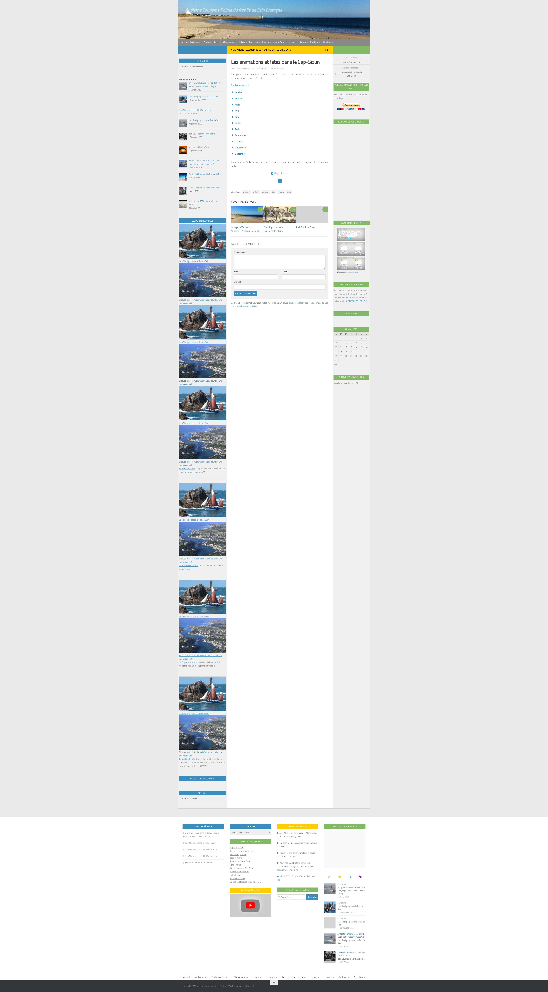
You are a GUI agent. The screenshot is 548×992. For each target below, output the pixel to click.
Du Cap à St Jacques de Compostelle (245, 882)
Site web (237, 282)
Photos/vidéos (210, 42)
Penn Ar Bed (235, 865)
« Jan (336, 364)
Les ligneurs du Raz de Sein (242, 851)
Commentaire (240, 252)
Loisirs (242, 42)
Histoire (302, 42)
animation (246, 192)
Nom (236, 272)
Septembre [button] (240, 135)
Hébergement (228, 42)
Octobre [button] (239, 141)
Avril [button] (237, 110)
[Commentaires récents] (350, 877)
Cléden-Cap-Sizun (238, 854)
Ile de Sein (342, 937)
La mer (291, 42)
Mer (347, 956)
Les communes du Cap (273, 42)
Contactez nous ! (240, 85)
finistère (281, 192)
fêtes (273, 192)
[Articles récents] (329, 877)
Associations (253, 50)
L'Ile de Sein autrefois (239, 871)
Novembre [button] (240, 147)
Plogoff (351, 937)
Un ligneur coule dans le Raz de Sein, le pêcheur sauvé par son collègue (351, 890)
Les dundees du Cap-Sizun (242, 868)
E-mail (285, 272)
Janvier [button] (238, 92)
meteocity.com (353, 272)
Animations (237, 50)
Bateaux (350, 934)
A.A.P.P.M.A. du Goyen (306, 227)
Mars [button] (237, 104)
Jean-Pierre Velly (237, 878)
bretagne (256, 192)
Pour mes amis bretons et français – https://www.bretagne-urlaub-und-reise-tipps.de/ (295, 866)
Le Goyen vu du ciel (187, 662)
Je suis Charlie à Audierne (190, 759)
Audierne (294, 870)
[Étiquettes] (360, 877)
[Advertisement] (351, 169)
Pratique (314, 42)
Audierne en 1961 (187, 468)
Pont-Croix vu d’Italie (188, 565)
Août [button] (237, 129)
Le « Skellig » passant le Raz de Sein (201, 849)
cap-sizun (265, 192)
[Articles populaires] (340, 877)
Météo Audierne (342, 272)
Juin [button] (237, 116)
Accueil (184, 42)
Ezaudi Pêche (236, 858)
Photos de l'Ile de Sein (240, 861)
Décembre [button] (240, 153)
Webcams (195, 42)
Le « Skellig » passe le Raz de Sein (194, 261)
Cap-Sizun (269, 50)
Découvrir (253, 42)
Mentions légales (218, 986)
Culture (341, 956)
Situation (326, 42)
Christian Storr (285, 843)
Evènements (284, 50)
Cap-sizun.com (236, 847)
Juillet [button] (238, 123)
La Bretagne (235, 875)
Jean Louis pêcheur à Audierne (198, 862)
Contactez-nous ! (356, 300)
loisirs (289, 192)
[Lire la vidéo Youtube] (250, 905)
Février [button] (238, 98)
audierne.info (249, 986)
